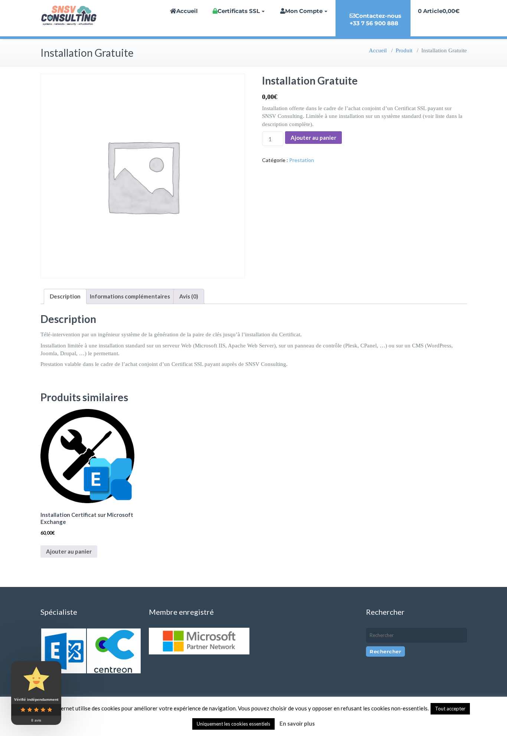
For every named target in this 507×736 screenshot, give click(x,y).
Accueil (187, 10)
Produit (404, 50)
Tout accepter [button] (450, 709)
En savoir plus (297, 723)
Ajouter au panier (313, 137)
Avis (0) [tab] (188, 296)
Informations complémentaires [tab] (130, 296)
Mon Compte (304, 10)
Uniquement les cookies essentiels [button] (233, 724)
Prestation (301, 160)
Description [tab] (65, 296)
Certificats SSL (238, 10)
